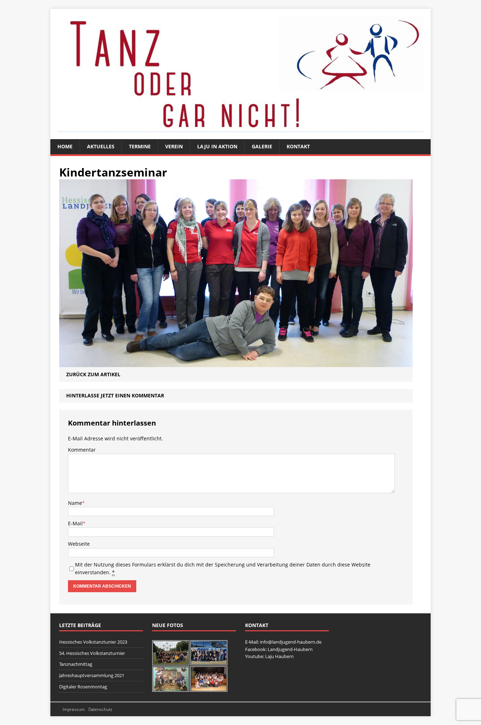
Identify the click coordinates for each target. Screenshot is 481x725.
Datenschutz (100, 709)
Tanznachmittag (75, 664)
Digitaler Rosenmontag (83, 686)
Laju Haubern (279, 656)
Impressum (74, 709)
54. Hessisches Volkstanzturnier (92, 653)
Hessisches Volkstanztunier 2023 (93, 642)
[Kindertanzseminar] (236, 363)
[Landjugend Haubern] (240, 74)
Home (65, 146)
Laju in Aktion (217, 146)
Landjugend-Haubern (290, 649)
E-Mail (75, 523)
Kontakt (298, 146)
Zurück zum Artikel (93, 374)
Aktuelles (100, 146)
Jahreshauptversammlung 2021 (91, 675)
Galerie (262, 146)
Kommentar (82, 449)
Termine (140, 146)
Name (75, 503)
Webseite (79, 543)
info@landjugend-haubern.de (290, 642)
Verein (174, 146)
